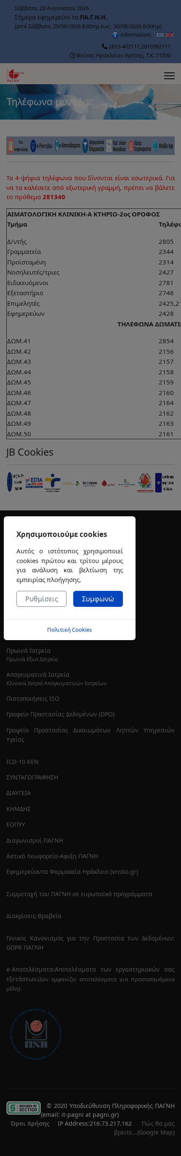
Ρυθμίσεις (41, 598)
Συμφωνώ (98, 598)
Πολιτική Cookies (69, 629)
